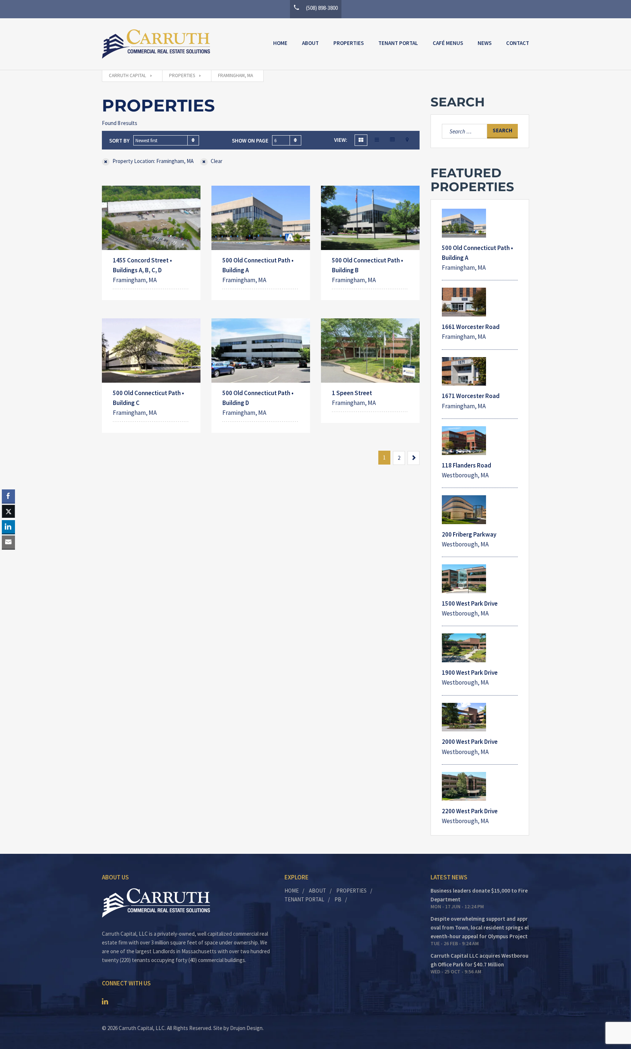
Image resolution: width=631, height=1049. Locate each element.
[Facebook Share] (8, 496)
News (485, 42)
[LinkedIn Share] (8, 526)
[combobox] (166, 140)
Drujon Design (246, 1028)
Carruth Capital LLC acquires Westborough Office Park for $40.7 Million (479, 960)
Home (280, 42)
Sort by (119, 140)
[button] (8, 556)
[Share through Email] (8, 542)
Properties (348, 42)
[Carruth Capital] (156, 44)
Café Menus (448, 42)
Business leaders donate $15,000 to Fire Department (479, 895)
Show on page (250, 140)
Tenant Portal (398, 42)
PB (337, 899)
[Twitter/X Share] (8, 511)
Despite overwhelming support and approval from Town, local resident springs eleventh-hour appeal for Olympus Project (480, 927)
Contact (517, 42)
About (310, 42)
